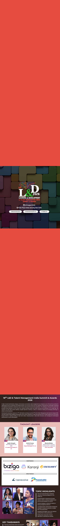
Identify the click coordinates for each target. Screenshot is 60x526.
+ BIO (6, 440)
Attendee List (44, 211)
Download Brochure (15, 211)
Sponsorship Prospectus (30, 211)
